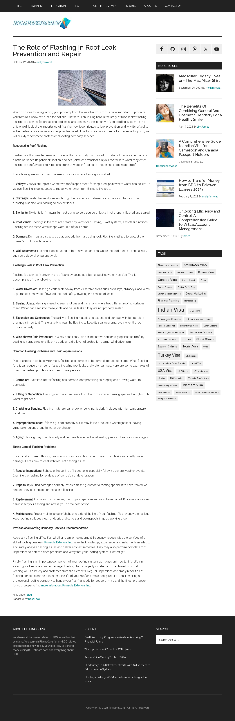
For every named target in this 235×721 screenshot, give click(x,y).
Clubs (203, 280)
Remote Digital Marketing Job (171, 332)
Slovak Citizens (205, 339)
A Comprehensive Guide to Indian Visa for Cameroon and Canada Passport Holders (200, 148)
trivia (205, 347)
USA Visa (165, 370)
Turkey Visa (169, 355)
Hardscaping (190, 301)
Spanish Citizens (167, 346)
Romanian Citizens (201, 332)
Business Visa (206, 272)
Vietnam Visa (193, 385)
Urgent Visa (196, 363)
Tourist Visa (190, 346)
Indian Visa (171, 310)
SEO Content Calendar (167, 339)
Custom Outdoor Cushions (169, 294)
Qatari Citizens (210, 326)
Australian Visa (165, 272)
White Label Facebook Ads (207, 392)
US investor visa (201, 371)
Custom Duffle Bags (186, 287)
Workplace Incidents (167, 398)
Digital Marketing (196, 293)
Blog (29, 594)
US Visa (161, 378)
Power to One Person (189, 326)
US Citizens (183, 371)
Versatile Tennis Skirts (198, 378)
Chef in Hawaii (188, 280)
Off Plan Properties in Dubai (198, 319)
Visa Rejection (164, 392)
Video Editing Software (168, 385)
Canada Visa (167, 280)
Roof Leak (34, 598)
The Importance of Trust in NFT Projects (107, 649)
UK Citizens (191, 356)
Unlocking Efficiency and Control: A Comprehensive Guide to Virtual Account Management (199, 220)
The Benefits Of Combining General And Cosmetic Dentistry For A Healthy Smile (200, 113)
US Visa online (176, 378)
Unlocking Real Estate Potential (171, 363)
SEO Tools (186, 339)
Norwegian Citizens (169, 319)
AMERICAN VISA (195, 265)
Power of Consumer (166, 326)
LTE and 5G (194, 311)
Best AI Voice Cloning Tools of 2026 (105, 657)
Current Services (165, 287)
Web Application (183, 392)
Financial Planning (168, 300)
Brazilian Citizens (185, 272)
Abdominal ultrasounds (168, 265)
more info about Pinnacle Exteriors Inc (65, 585)
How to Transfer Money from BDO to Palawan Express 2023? (199, 185)
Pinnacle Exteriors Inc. (58, 542)
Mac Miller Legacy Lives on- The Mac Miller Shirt (199, 78)
